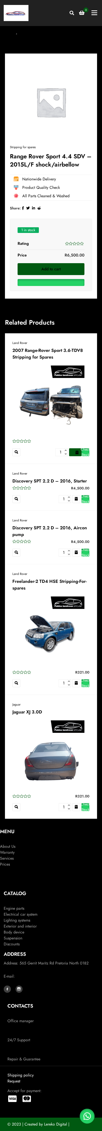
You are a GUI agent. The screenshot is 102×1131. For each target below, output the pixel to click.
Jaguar (16, 704)
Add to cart (51, 269)
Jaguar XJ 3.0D (27, 712)
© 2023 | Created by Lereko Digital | (38, 1124)
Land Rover (19, 343)
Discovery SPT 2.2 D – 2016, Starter (49, 481)
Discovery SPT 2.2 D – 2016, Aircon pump (49, 531)
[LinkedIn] (33, 208)
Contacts (7, 883)
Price (22, 255)
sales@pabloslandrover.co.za (40, 976)
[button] (51, 281)
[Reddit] (39, 208)
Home (9, 33)
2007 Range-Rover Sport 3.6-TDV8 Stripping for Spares (47, 353)
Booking (7, 870)
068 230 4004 (21, 1015)
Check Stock (85, 452)
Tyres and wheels (18, 902)
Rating (23, 243)
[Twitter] (28, 208)
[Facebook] (23, 208)
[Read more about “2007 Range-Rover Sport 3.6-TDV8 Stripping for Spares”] (75, 452)
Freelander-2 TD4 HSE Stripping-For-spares (49, 584)
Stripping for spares (34, 33)
